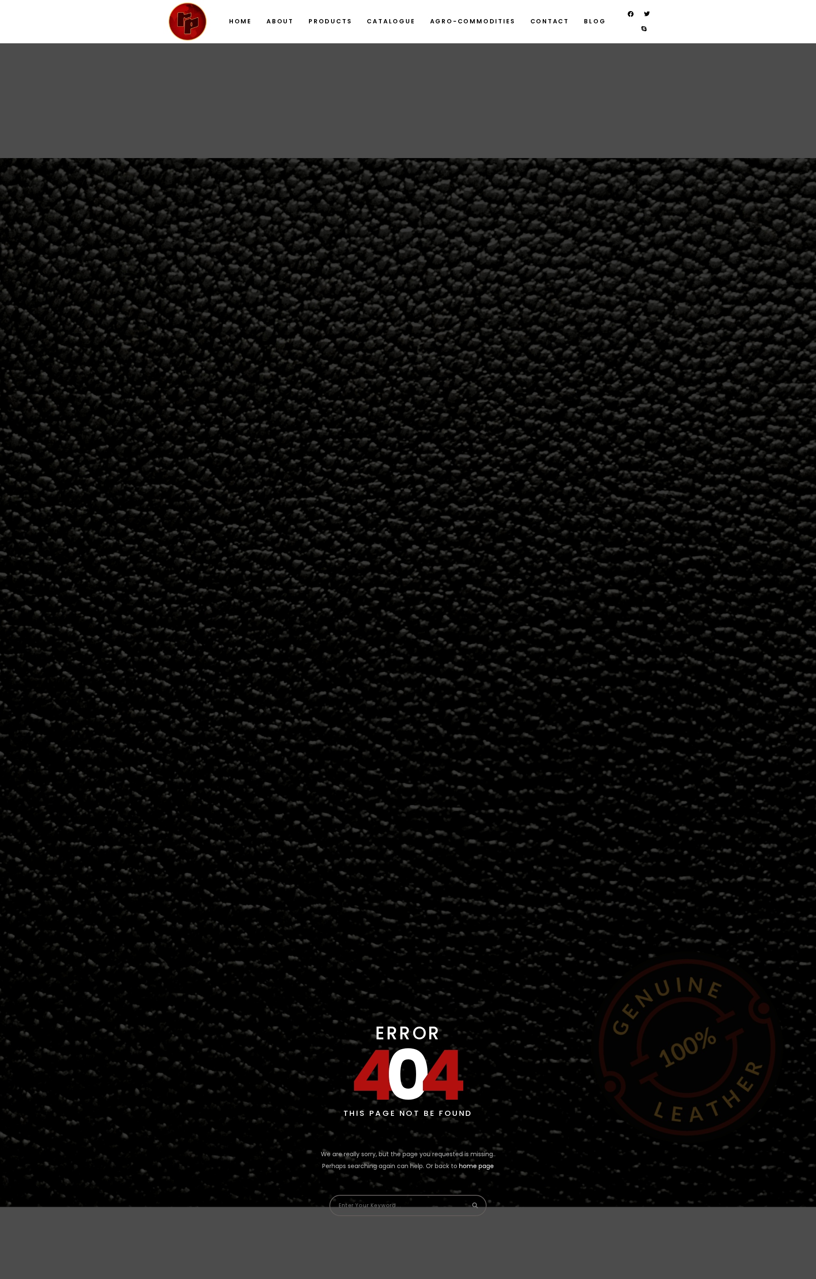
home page (476, 1166)
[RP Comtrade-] (187, 21)
